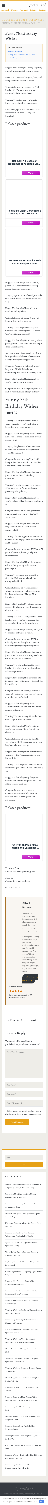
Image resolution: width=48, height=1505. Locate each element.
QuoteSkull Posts (14, 20)
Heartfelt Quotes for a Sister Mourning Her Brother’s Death (22, 1379)
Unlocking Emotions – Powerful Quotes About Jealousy (23, 1225)
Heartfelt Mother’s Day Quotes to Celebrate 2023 (22, 1350)
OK (41, 1502)
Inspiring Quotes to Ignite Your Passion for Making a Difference (22, 1321)
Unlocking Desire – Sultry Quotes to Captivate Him (23, 1447)
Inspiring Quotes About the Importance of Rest (21, 1408)
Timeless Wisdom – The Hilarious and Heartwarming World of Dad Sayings (20, 1341)
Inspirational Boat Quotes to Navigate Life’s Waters (22, 1389)
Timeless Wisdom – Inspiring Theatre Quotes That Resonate (23, 1369)
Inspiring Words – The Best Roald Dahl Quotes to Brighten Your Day (23, 1456)
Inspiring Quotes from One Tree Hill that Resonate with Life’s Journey (21, 1292)
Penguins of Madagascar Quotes (20, 871)
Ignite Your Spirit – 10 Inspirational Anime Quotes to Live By (21, 1244)
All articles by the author (30, 979)
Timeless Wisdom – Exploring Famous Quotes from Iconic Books (23, 1311)
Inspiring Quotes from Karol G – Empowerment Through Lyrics (18, 1466)
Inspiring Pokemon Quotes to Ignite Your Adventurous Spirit (21, 1205)
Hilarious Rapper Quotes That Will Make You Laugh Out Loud (22, 1418)
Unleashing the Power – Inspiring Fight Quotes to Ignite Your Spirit (23, 1273)
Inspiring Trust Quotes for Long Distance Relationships (21, 1302)
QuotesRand (36, 5)
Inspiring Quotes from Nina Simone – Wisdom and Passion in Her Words (20, 1234)
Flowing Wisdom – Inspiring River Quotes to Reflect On (22, 1437)
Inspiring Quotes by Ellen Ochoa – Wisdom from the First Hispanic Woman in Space (22, 1398)
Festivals (36, 20)
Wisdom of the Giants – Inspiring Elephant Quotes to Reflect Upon (22, 1360)
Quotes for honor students (17, 881)
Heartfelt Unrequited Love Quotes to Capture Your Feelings (22, 1215)
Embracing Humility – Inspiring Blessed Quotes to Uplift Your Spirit (20, 1196)
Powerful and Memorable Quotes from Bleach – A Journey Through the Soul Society (23, 1186)
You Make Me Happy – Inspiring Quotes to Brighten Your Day (21, 1253)
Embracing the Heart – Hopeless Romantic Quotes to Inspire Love (21, 1331)
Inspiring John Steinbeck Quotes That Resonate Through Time (20, 1283)
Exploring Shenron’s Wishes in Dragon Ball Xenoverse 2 (22, 1263)
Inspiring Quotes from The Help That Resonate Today (20, 1427)
